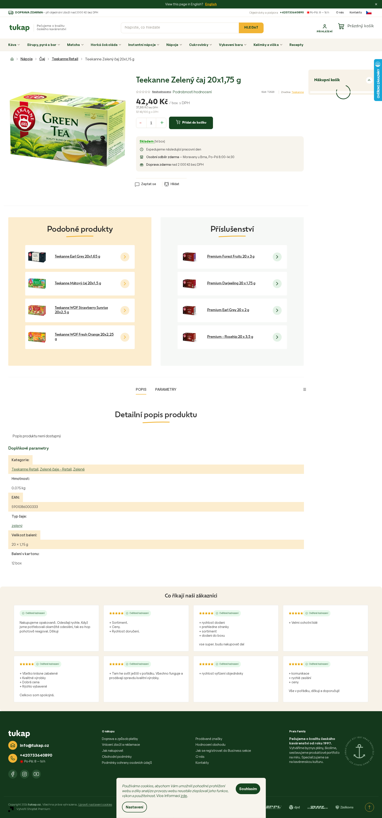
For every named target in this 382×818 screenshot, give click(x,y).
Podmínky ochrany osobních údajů (127, 762)
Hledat (251, 27)
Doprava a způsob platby (120, 739)
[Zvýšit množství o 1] (162, 122)
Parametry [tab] (165, 389)
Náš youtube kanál (36, 774)
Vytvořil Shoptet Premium (33, 809)
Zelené (79, 469)
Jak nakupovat (112, 750)
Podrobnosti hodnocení (192, 92)
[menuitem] (14, 45)
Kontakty (356, 12)
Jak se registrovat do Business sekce (223, 750)
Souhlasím (248, 789)
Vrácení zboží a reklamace (121, 744)
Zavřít (161, 177)
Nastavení (134, 807)
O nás (340, 12)
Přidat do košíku (194, 122)
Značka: (292, 92)
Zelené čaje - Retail (56, 469)
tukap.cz (24, 774)
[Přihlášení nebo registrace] (324, 28)
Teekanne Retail (25, 469)
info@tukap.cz (34, 745)
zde (184, 795)
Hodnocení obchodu (210, 744)
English (211, 4)
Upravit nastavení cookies (95, 804)
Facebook (12, 774)
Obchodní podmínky (117, 756)
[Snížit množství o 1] (140, 122)
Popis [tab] (141, 389)
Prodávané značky (209, 739)
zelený (17, 525)
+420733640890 (292, 12)
